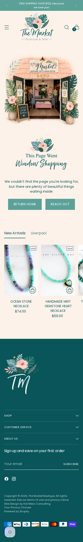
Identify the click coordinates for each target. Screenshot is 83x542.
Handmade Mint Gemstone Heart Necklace (58, 306)
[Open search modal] (66, 27)
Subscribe (71, 464)
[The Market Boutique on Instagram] (14, 479)
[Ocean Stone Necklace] (21, 270)
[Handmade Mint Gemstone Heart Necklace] (58, 270)
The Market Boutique (41, 496)
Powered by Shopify (16, 511)
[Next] (76, 5)
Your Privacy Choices (17, 507)
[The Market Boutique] (37, 27)
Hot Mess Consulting (36, 504)
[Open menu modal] (6, 27)
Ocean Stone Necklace (21, 303)
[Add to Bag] (32, 290)
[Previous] (7, 5)
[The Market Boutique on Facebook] (7, 479)
